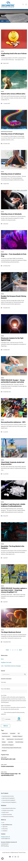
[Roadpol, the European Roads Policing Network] (14, 273)
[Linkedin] (15, 857)
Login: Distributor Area (7, 824)
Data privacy (5, 828)
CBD (19, 733)
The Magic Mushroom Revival (11, 632)
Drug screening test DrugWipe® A (9, 802)
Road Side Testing (19, 742)
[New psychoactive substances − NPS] (14, 399)
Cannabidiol (12, 733)
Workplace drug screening (7, 810)
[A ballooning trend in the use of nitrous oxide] (14, 30)
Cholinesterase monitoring (7, 816)
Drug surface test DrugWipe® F (8, 800)
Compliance (4, 830)
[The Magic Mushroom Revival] (14, 609)
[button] (2, 858)
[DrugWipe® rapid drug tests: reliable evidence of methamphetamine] (14, 481)
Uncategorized (8, 131)
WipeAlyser (4, 750)
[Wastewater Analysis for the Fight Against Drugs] (14, 315)
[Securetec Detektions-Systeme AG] (8, 4)
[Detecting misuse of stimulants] (14, 190)
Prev (7, 649)
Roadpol (4, 742)
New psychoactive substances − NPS (13, 422)
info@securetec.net (5, 836)
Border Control (5, 812)
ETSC (3, 739)
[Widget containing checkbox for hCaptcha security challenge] (11, 719)
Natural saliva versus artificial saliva (13, 94)
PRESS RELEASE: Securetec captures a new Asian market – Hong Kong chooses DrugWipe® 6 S (14, 590)
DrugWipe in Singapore (17, 736)
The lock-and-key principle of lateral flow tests (11, 747)
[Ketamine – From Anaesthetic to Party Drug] (14, 231)
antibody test (5, 733)
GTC (3, 822)
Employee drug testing (7, 814)
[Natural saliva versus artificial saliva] (14, 70)
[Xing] (13, 857)
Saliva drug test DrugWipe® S (8, 798)
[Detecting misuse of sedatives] (14, 150)
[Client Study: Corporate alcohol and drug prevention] (14, 439)
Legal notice (4, 826)
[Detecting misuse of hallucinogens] (14, 110)
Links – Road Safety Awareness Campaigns (11, 666)
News (2, 659)
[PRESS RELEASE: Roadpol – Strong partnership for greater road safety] (14, 357)
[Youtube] (10, 857)
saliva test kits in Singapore (7, 744)
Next (20, 649)
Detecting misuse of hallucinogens (12, 134)
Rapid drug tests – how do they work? (15, 739)
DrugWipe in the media (6, 662)
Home (2, 21)
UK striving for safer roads (8, 759)
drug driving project (6, 736)
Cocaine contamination (7, 766)
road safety (10, 742)
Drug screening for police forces (9, 808)
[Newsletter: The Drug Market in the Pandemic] (14, 523)
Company (8, 21)
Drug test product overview (8, 796)
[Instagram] (18, 857)
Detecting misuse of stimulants (11, 214)
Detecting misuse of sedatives (11, 174)
